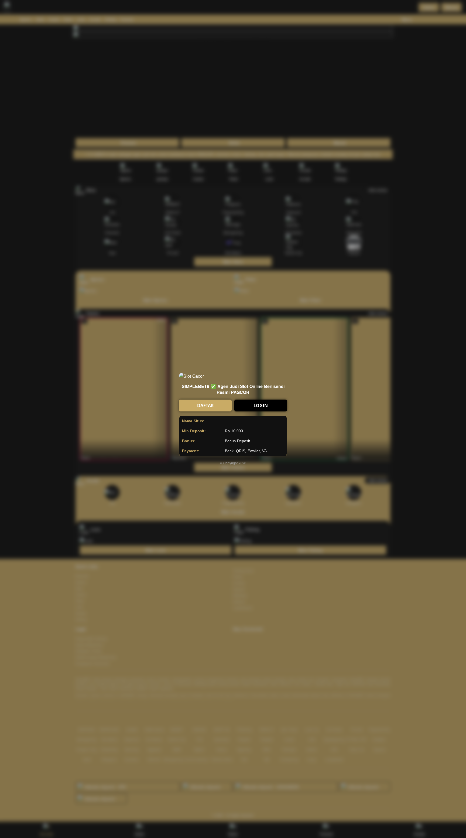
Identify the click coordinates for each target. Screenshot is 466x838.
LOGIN (260, 405)
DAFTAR (205, 405)
